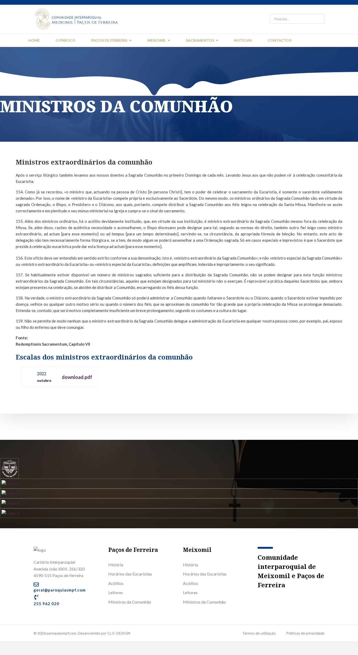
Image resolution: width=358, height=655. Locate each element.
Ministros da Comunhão (129, 601)
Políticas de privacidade (305, 633)
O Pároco (65, 40)
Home (34, 40)
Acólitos (115, 583)
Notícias (243, 40)
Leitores (115, 592)
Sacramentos (200, 40)
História (115, 564)
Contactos (279, 40)
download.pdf (77, 377)
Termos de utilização (259, 633)
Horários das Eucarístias (130, 573)
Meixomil (156, 40)
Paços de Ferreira (109, 40)
